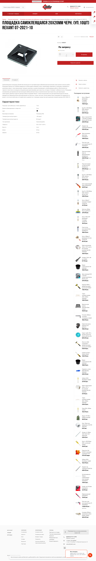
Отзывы (23, 539)
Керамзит (51, 535)
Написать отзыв (84, 36)
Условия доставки (39, 534)
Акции (9, 532)
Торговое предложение (55, 534)
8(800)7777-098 (75, 6)
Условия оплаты (39, 532)
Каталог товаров (14, 13)
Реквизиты (37, 539)
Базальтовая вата (53, 541)
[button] (93, 13)
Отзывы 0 (15, 80)
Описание (6, 80)
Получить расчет (75, 63)
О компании (24, 532)
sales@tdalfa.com (70, 544)
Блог (22, 536)
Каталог (10, 530)
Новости (23, 534)
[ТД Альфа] (48, 7)
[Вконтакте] (64, 548)
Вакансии (23, 541)
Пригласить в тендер (54, 532)
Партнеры (23, 543)
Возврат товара (39, 536)
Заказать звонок (74, 8)
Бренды (9, 535)
